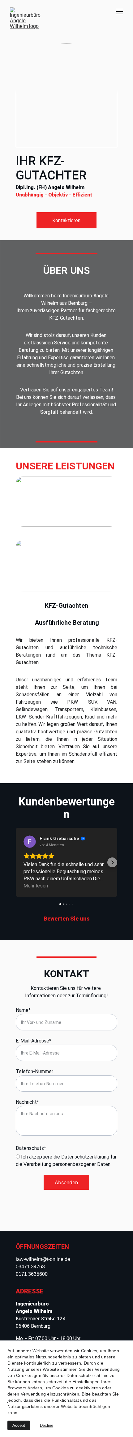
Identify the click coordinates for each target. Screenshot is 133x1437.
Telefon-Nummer (34, 1071)
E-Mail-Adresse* (33, 1041)
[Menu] (119, 11)
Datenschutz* (31, 1148)
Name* (23, 1010)
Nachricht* (27, 1102)
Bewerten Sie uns (67, 918)
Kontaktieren (66, 220)
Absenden (66, 1182)
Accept (18, 1425)
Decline (46, 1425)
